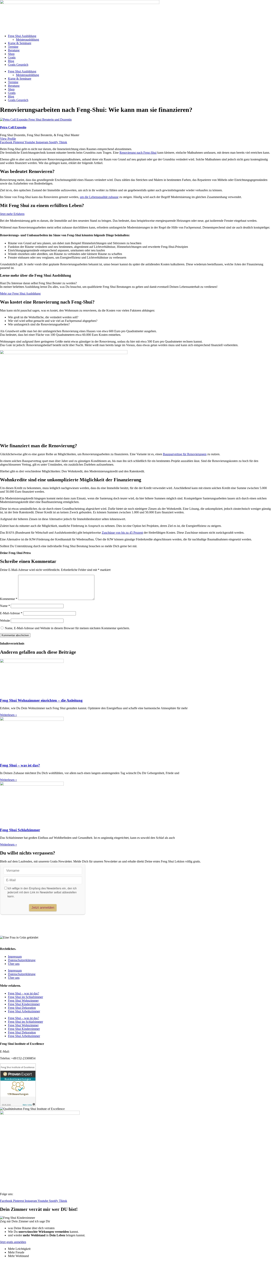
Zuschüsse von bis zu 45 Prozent (122, 532)
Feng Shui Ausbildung (22, 36)
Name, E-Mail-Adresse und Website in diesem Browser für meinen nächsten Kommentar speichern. (67, 628)
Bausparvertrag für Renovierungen (184, 454)
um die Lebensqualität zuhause (99, 197)
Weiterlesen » (8, 715)
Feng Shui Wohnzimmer (23, 1000)
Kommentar (8, 599)
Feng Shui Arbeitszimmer (24, 1011)
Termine (13, 46)
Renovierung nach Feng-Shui (138, 152)
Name (5, 606)
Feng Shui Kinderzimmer (24, 1004)
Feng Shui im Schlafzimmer (25, 997)
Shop (11, 54)
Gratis (12, 57)
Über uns (14, 963)
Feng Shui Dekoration (22, 1007)
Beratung (14, 50)
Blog (11, 61)
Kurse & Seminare (19, 43)
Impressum (15, 956)
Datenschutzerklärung (21, 960)
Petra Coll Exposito (13, 127)
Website (5, 620)
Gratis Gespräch (18, 64)
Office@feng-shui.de (23, 1051)
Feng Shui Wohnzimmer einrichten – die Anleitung (41, 700)
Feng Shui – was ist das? (20, 765)
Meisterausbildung (27, 39)
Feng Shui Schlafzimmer (20, 830)
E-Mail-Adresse (11, 613)
